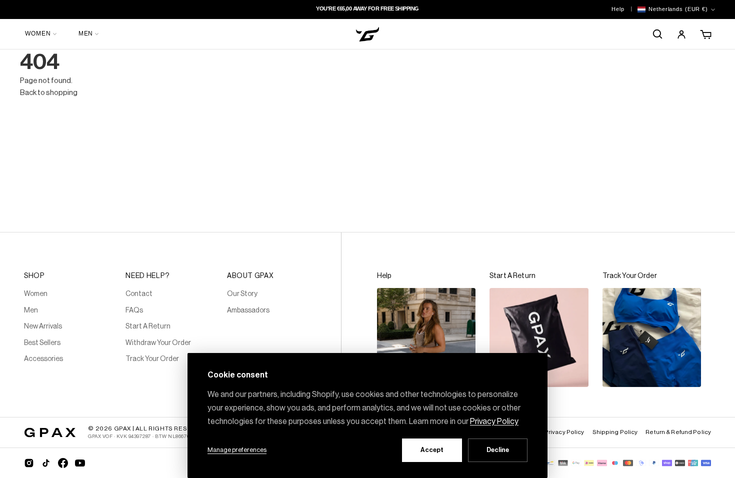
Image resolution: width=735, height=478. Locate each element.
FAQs (134, 310)
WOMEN (38, 33)
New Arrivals (43, 326)
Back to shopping (49, 92)
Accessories (43, 359)
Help (618, 9)
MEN (86, 33)
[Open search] (657, 34)
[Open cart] (706, 34)
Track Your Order (152, 359)
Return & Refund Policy (678, 432)
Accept (432, 449)
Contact (139, 294)
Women (36, 294)
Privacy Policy (564, 432)
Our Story (242, 294)
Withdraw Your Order (158, 343)
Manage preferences (237, 449)
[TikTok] (46, 463)
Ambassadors (248, 310)
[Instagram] (29, 463)
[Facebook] (63, 463)
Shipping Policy (615, 432)
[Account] (681, 34)
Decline (497, 449)
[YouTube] (80, 463)
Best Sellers (42, 343)
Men (31, 310)
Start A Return (148, 326)
